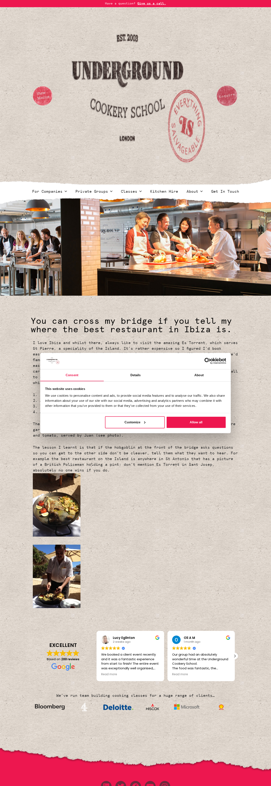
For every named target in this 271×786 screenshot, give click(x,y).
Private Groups (91, 191)
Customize (132, 422)
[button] (235, 656)
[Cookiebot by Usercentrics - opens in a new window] (207, 361)
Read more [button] (109, 674)
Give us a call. (151, 3)
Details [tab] (135, 375)
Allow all (196, 422)
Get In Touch (225, 191)
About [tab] (199, 375)
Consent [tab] (72, 375)
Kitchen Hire (164, 191)
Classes (129, 191)
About (192, 191)
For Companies (47, 191)
